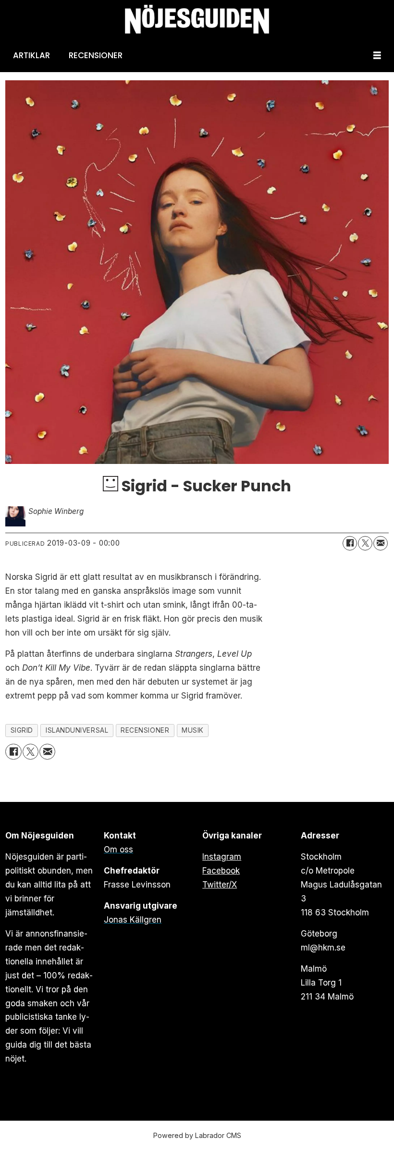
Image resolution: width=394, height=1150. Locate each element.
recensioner (145, 730)
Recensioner (96, 55)
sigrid (22, 730)
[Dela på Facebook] (350, 543)
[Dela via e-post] (380, 543)
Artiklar (31, 55)
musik (193, 730)
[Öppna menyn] (377, 55)
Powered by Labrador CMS (197, 1135)
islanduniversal (77, 730)
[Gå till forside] (197, 19)
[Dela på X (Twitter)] (365, 543)
